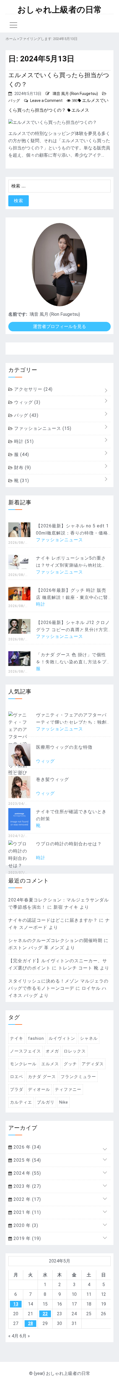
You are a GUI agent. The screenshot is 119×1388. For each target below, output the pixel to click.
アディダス (93, 1063)
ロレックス (75, 1051)
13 (15, 1304)
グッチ (70, 1063)
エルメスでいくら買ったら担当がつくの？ (58, 80)
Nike (63, 1102)
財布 (22, 467)
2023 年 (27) (26, 1186)
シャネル (89, 1038)
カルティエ (21, 1102)
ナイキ (16, 1038)
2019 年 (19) (26, 1238)
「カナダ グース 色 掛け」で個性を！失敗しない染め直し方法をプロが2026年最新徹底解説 (71, 662)
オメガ (52, 1051)
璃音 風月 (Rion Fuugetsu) (75, 93)
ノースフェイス (25, 1051)
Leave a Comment (46, 100)
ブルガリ (46, 1102)
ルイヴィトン (62, 1038)
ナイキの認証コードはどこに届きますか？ (53, 920)
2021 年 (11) (26, 1212)
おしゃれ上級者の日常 (59, 10)
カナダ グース (42, 1076)
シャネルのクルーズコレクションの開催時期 (55, 940)
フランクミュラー (78, 1076)
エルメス (80, 110)
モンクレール (23, 1063)
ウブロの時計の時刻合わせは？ (69, 843)
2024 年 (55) (26, 1173)
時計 (23, 441)
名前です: (17, 314)
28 (30, 1323)
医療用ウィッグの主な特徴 (64, 747)
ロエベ (16, 1076)
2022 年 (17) (26, 1199)
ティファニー (68, 1089)
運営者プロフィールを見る (59, 326)
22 (45, 1313)
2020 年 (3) (25, 1225)
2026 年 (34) (26, 1147)
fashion (36, 1038)
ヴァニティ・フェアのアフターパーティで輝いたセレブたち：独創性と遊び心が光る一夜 (71, 722)
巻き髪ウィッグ (52, 779)
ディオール (39, 1089)
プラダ (16, 1089)
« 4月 (13, 1336)
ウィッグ (26, 402)
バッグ (14, 100)
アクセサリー (33, 389)
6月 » (25, 1336)
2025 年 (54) (26, 1160)
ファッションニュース (42, 428)
